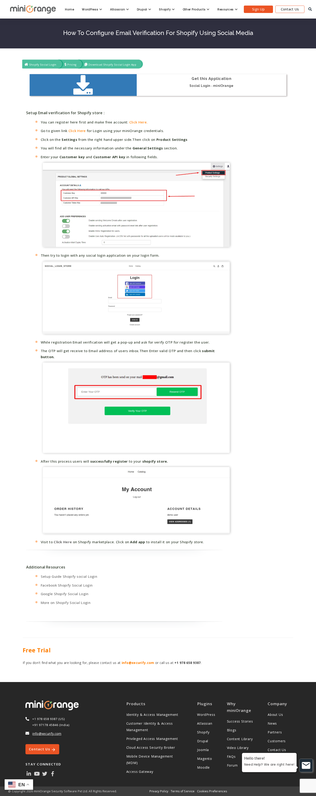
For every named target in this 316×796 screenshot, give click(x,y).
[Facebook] (52, 773)
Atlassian (118, 9)
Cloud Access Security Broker (150, 747)
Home (69, 9)
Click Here (76, 130)
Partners (275, 732)
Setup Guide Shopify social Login (69, 576)
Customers (277, 741)
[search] (310, 9)
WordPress (90, 9)
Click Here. (138, 122)
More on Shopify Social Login (65, 602)
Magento (204, 758)
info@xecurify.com (138, 662)
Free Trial (37, 650)
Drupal (142, 9)
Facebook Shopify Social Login (67, 585)
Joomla (203, 750)
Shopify (165, 9)
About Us (275, 714)
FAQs (231, 756)
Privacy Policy (158, 791)
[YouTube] (36, 773)
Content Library (240, 739)
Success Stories (240, 721)
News (272, 723)
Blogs (231, 730)
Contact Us (290, 9)
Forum (232, 765)
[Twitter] (44, 773)
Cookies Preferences (212, 791)
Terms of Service (183, 791)
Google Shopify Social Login (65, 593)
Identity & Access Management (152, 714)
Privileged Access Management (152, 738)
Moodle (203, 767)
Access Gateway (139, 771)
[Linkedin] (28, 773)
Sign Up (258, 9)
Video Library (238, 747)
